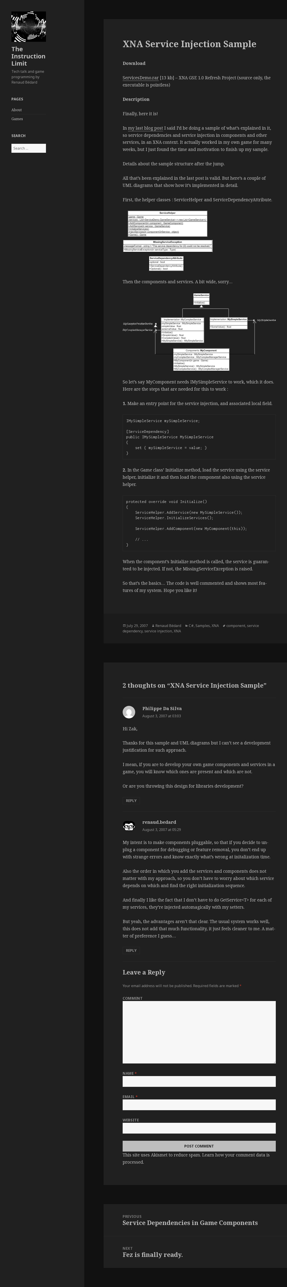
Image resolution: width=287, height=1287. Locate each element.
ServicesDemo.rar (141, 78)
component (235, 625)
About (16, 109)
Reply (131, 800)
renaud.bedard (159, 822)
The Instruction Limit (28, 56)
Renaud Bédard (168, 625)
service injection (158, 631)
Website (131, 1120)
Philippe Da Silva (162, 708)
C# (191, 625)
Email (130, 1096)
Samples (203, 625)
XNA (215, 625)
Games (17, 118)
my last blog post (145, 128)
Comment (133, 998)
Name (130, 1073)
